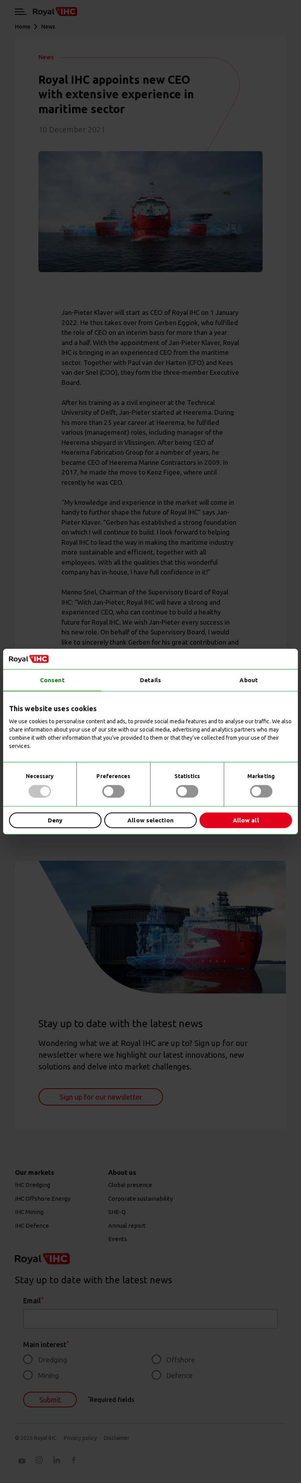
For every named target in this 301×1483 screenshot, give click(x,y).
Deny (55, 820)
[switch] (113, 791)
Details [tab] (150, 680)
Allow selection (150, 820)
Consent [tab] (52, 680)
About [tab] (248, 680)
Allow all (246, 820)
